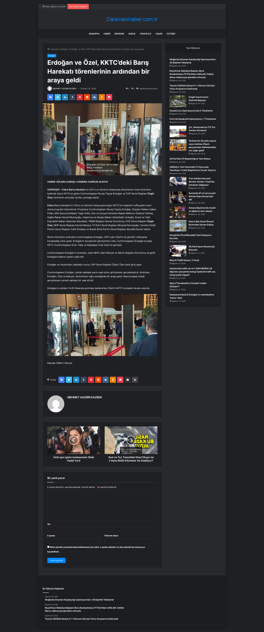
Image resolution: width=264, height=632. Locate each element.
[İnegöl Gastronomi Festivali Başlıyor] (178, 101)
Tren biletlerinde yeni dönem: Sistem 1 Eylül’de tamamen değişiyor (201, 181)
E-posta (52, 535)
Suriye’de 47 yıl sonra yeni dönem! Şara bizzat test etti (202, 196)
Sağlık (132, 33)
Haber (107, 33)
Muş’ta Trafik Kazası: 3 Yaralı (184, 260)
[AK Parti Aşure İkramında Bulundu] (178, 251)
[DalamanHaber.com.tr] (132, 19)
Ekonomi (119, 33)
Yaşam (158, 33)
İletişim (171, 33)
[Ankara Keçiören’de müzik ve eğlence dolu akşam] (178, 212)
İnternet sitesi (111, 535)
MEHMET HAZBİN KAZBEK (64, 88)
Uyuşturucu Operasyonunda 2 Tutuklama (191, 110)
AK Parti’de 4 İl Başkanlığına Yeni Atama (190, 158)
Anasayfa (94, 33)
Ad (49, 524)
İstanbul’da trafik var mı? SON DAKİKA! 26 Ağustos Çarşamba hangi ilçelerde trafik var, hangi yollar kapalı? (193, 271)
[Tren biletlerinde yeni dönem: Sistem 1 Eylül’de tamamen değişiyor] (178, 181)
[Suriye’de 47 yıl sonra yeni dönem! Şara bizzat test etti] (178, 197)
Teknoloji (145, 33)
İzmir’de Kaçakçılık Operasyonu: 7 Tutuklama (193, 119)
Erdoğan (64, 49)
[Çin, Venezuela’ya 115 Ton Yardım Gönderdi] (178, 131)
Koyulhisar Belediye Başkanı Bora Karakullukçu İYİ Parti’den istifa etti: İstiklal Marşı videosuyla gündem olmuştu (192, 74)
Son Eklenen (193, 48)
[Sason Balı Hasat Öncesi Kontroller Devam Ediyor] (178, 225)
